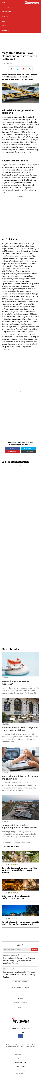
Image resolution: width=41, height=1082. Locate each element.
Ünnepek (4, 30)
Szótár (20, 945)
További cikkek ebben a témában (16, 842)
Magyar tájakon (7, 7)
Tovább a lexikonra (20, 982)
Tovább (14, 963)
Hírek (3, 21)
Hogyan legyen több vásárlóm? (20, 1028)
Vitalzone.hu (20, 1058)
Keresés (34, 949)
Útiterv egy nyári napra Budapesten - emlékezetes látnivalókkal (17, 897)
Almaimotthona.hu (20, 1055)
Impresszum (20, 1007)
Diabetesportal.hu (20, 1062)
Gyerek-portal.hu (20, 1070)
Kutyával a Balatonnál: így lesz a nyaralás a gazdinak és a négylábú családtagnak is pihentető (19, 870)
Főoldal (20, 998)
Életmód (4, 26)
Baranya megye (9, 969)
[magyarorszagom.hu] (32, 3)
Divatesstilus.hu (20, 1066)
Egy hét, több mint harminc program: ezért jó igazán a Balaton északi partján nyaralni (20, 923)
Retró (4, 16)
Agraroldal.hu (20, 1073)
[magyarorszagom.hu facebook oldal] (20, 1036)
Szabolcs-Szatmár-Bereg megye (16, 955)
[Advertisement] (20, 213)
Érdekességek (16, 987)
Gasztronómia (6, 11)
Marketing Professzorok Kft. (26, 1046)
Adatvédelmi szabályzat (20, 1002)
